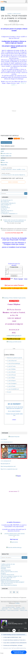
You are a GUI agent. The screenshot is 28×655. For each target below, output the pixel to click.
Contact (23, 607)
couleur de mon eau (5, 565)
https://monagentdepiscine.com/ (8, 466)
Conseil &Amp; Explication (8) (8, 203)
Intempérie (3, 573)
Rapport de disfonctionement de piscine (10, 580)
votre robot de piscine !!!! (7, 583)
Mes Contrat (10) (5, 201)
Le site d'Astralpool (11, 383)
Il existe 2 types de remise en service (9, 571)
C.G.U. (10, 608)
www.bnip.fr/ (4, 439)
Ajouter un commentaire (13, 182)
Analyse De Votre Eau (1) (7, 210)
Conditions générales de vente (8, 564)
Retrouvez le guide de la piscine (14, 357)
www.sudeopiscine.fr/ (6, 461)
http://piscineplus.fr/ (5, 463)
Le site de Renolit (11, 372)
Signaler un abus (5, 608)
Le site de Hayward (11, 360)
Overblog (17, 603)
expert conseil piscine (6, 570)
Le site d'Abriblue (11, 369)
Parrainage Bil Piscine (6, 579)
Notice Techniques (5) (6, 204)
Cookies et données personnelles (13, 610)
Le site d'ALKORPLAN (13, 389)
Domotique (3, 568)
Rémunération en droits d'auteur (19, 608)
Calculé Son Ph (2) (5, 207)
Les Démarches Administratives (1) (9, 213)
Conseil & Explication (14, 13)
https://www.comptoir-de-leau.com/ (9, 469)
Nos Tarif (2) (4, 209)
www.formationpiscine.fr (6, 442)
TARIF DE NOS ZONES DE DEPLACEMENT (12, 582)
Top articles (18, 607)
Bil (12, 605)
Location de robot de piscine (7, 574)
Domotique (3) (4, 206)
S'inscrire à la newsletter (6, 142)
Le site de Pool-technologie (13, 363)
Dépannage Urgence (5, 567)
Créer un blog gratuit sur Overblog (8, 607)
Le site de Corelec (11, 366)
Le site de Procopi (11, 375)
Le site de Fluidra (11, 386)
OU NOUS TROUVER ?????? (8, 577)
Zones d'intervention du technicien (9, 585)
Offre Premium (3, 610)
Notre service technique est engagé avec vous (11, 576)
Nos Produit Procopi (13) (7, 200)
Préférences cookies (23, 610)
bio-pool (9, 392)
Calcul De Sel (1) (5, 212)
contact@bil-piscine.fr (14, 335)
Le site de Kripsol (11, 380)
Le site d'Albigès (11, 377)
